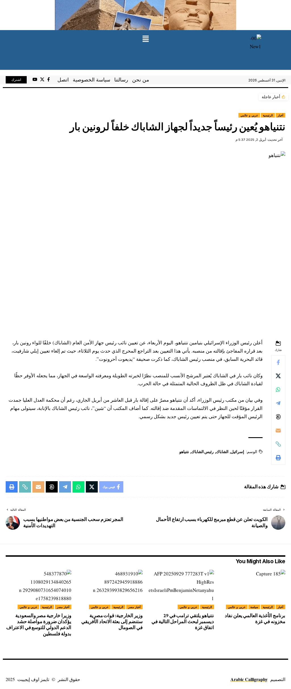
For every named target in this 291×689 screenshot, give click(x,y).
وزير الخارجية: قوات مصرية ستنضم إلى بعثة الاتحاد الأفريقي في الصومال (112, 622)
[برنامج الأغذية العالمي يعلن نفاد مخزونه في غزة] (252, 589)
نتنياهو (184, 451)
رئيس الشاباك (202, 451)
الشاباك (222, 451)
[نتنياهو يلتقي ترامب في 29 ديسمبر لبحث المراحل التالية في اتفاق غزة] (181, 589)
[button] (145, 39)
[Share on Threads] (278, 417)
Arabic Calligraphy (249, 679)
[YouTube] (35, 79)
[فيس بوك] (48, 79)
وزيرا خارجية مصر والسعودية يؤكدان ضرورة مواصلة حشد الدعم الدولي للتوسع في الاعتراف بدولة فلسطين (38, 624)
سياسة (254, 607)
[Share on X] (278, 376)
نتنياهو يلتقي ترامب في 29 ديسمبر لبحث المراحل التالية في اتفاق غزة (182, 622)
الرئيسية (268, 115)
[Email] (278, 430)
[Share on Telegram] (278, 403)
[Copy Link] (278, 444)
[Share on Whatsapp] (278, 389)
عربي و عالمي (249, 115)
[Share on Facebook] (278, 362)
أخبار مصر (134, 607)
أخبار (280, 115)
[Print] (278, 457)
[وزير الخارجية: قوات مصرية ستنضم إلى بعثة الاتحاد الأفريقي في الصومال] (110, 589)
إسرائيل (237, 451)
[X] (42, 79)
